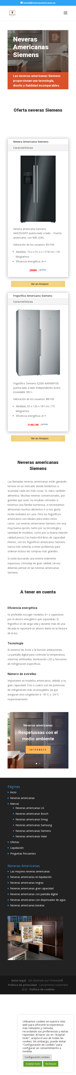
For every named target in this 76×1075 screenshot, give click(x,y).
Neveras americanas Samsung (33, 825)
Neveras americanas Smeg (31, 819)
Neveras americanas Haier (31, 836)
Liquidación (17, 848)
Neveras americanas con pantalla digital (34, 894)
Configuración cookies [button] (37, 1057)
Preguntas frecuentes (23, 853)
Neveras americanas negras (27, 882)
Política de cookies (42, 989)
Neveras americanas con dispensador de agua (37, 900)
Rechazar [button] (50, 1063)
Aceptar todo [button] (33, 1063)
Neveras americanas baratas (27, 905)
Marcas (14, 803)
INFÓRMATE (38, 750)
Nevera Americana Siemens (30, 141)
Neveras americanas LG (29, 808)
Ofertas (14, 842)
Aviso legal (18, 980)
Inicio (13, 792)
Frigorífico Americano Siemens (32, 295)
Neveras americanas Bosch (31, 813)
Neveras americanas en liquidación (31, 877)
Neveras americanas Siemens (33, 831)
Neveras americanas (38, 725)
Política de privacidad (22, 985)
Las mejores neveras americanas (30, 871)
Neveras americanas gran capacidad (31, 888)
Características (23, 147)
